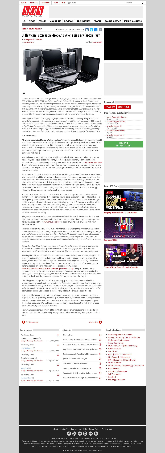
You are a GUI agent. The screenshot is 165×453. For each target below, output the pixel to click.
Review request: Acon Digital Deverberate (80, 354)
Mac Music (112, 351)
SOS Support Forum (116, 379)
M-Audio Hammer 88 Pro (116, 130)
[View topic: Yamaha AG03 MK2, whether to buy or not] (100, 373)
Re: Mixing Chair (27, 335)
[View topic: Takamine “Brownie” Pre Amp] (100, 363)
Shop (55, 3)
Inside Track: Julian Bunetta (116, 117)
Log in (23, 3)
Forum (42, 21)
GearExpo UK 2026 (110, 239)
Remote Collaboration (117, 371)
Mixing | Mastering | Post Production (32, 341)
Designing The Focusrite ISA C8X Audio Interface (120, 212)
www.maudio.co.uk (51, 222)
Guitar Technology (116, 343)
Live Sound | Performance (119, 357)
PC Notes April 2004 (93, 162)
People (97, 21)
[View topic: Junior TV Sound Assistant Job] (100, 359)
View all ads (110, 107)
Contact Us (64, 429)
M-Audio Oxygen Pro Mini (116, 121)
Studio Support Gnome (29, 338)
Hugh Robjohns (26, 348)
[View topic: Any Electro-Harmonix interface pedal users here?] (100, 349)
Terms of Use (107, 429)
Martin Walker (29, 42)
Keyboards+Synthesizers (118, 340)
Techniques (83, 21)
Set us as (71, 29)
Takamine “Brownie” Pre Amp (75, 363)
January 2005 (97, 42)
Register (34, 3)
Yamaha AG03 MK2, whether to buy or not (80, 373)
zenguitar (24, 368)
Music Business (133, 21)
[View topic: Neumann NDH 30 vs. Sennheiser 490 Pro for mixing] (100, 344)
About (55, 429)
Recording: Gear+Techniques (120, 334)
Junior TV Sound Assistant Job (75, 359)
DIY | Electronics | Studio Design (122, 360)
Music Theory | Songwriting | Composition (126, 365)
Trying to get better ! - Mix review (77, 368)
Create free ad (123, 107)
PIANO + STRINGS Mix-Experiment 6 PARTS (80, 340)
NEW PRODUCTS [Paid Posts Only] (123, 346)
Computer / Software (33, 39)
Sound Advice (113, 21)
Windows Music (114, 348)
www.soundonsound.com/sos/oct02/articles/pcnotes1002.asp (47, 268)
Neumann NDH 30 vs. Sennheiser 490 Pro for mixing (81, 344)
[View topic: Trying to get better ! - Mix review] (100, 368)
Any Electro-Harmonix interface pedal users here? (81, 349)
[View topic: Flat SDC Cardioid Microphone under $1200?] (100, 378)
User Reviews (113, 368)
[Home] (33, 10)
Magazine (55, 21)
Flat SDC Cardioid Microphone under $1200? (80, 378)
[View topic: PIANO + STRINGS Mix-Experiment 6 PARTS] (100, 340)
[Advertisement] (123, 166)
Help (63, 3)
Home (24, 21)
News (32, 21)
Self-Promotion (114, 374)
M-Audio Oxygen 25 (114, 126)
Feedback (112, 377)
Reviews (68, 21)
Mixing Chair (68, 335)
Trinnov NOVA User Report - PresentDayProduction (121, 267)
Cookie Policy (76, 429)
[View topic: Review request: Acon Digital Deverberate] (100, 354)
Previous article (32, 322)
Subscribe (46, 3)
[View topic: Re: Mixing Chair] (58, 335)
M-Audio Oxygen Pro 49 (115, 135)
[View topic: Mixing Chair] (100, 335)
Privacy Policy (94, 429)
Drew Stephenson (27, 358)
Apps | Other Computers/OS (120, 354)
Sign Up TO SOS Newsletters (123, 144)
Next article (93, 322)
